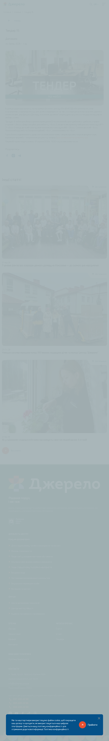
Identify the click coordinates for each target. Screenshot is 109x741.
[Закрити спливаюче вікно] (99, 718)
